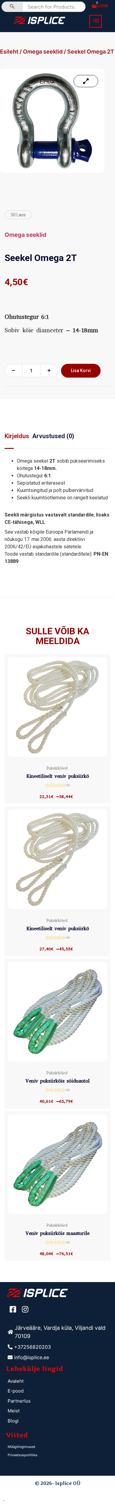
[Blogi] (58, 1421)
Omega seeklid (43, 51)
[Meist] (58, 1411)
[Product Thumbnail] (86, 81)
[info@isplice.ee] (58, 1357)
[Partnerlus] (58, 1401)
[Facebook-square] (13, 1309)
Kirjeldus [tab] (17, 436)
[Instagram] (25, 1309)
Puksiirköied (56, 768)
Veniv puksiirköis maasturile (57, 1233)
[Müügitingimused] (58, 1446)
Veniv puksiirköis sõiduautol (57, 1081)
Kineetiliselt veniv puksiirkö (57, 776)
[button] (95, 21)
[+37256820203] (58, 1347)
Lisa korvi (81, 370)
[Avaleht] (58, 1381)
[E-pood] (58, 1391)
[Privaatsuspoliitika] (58, 1455)
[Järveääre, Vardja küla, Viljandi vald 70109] (58, 1332)
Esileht (9, 51)
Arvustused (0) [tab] (53, 436)
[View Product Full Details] (57, 755)
